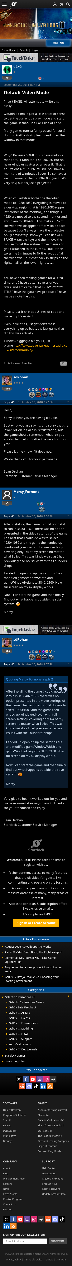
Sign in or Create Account (36, 923)
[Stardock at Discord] (29, 1086)
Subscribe (58, 1241)
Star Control (45, 1130)
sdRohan (20, 377)
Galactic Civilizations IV (51, 1120)
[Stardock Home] (13, 4)
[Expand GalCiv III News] (6, 1034)
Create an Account (52, 1178)
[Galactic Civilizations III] (36, 25)
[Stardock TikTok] (36, 1086)
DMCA (49, 1259)
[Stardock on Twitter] (18, 1079)
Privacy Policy (13, 1259)
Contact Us (9, 1204)
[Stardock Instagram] (46, 1079)
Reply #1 (9, 402)
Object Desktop (12, 1110)
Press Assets (10, 1194)
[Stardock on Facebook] (25, 1079)
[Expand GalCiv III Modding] (6, 1029)
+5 (7, 503)
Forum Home (9, 50)
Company (10, 1161)
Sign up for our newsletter (23, 1234)
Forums (7, 1209)
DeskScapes (10, 1130)
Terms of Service (33, 1259)
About (6, 1168)
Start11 (7, 1120)
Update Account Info (54, 1194)
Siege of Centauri (47, 1146)
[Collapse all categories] (68, 996)
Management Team (14, 1178)
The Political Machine (50, 1136)
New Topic (58, 42)
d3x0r (18, 66)
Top (68, 402)
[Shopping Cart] (61, 4)
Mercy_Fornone (26, 491)
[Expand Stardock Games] (2, 1056)
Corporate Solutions (14, 1115)
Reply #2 (9, 516)
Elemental (43, 1115)
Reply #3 (9, 664)
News (6, 1188)
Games (42, 1103)
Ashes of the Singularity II (52, 1110)
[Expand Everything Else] (2, 1061)
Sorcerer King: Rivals (49, 1151)
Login (35, 50)
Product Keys (49, 1183)
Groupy (7, 1141)
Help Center (48, 1168)
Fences (7, 1125)
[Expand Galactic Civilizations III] (2, 997)
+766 (7, 388)
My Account (49, 1173)
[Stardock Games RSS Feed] (49, 1086)
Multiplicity (9, 1136)
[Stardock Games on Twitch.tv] (39, 1079)
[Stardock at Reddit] (22, 1086)
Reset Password (51, 1188)
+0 (7, 77)
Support (48, 1161)
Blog (5, 1173)
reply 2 (48, 679)
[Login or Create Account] (55, 4)
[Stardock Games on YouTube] (32, 1079)
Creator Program (12, 1199)
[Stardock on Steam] (53, 1079)
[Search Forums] (68, 4)
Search (23, 50)
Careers (7, 1183)
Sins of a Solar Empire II (51, 1125)
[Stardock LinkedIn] (43, 1086)
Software (10, 1103)
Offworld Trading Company (53, 1141)
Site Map (61, 1259)
